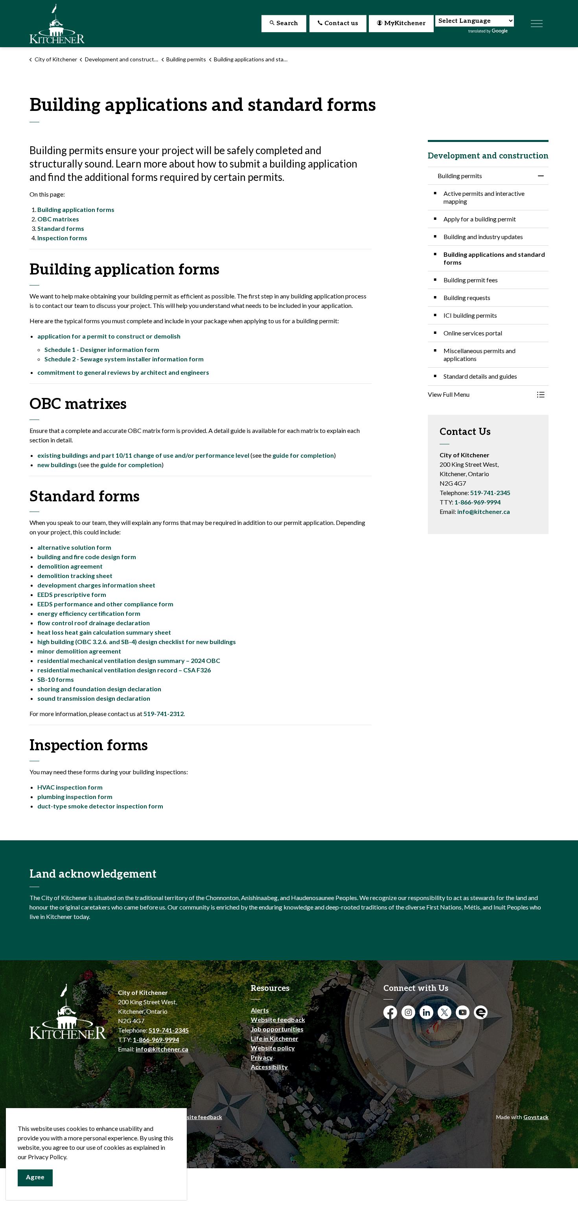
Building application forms (75, 209)
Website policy (273, 1047)
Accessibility (269, 1066)
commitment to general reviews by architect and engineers (123, 372)
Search (287, 23)
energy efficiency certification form (88, 613)
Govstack (536, 1117)
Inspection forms (62, 237)
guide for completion (303, 455)
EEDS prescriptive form (71, 594)
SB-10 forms (55, 679)
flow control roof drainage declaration (93, 622)
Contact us (341, 23)
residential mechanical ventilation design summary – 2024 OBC (128, 660)
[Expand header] (537, 23)
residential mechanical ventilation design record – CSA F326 (124, 670)
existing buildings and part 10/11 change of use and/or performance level (143, 455)
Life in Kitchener (274, 1038)
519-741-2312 (164, 713)
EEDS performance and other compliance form (105, 604)
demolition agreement (70, 566)
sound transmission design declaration (93, 698)
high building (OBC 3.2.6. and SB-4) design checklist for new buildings (136, 641)
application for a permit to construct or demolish (108, 336)
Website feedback (278, 1019)
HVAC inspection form (70, 787)
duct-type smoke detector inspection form (100, 806)
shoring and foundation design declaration (99, 688)
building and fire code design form (86, 556)
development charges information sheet (96, 585)
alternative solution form (74, 547)
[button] (480, 394)
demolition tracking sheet (74, 575)
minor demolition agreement (79, 651)
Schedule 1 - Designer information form (101, 349)
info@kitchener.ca (483, 511)
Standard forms (60, 228)
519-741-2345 (490, 492)
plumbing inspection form (74, 796)
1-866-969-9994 (478, 502)
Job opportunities (277, 1029)
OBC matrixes (58, 219)
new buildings (57, 464)
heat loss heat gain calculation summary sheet (104, 632)
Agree (35, 1177)
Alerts (260, 1010)
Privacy (262, 1057)
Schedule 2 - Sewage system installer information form (124, 359)
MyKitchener (404, 23)
